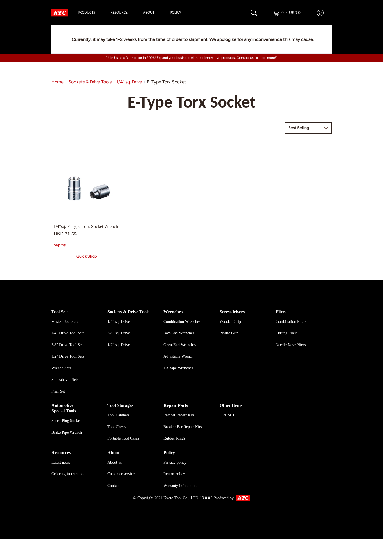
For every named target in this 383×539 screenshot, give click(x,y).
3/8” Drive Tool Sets (67, 345)
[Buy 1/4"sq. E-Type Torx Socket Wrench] (86, 186)
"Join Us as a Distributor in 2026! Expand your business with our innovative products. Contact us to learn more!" (191, 58)
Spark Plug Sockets (66, 421)
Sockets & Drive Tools (90, 82)
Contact (113, 486)
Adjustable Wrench (178, 356)
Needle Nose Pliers (291, 345)
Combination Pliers (291, 321)
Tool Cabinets (118, 415)
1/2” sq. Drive (118, 345)
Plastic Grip (229, 333)
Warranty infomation (180, 486)
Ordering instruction (67, 474)
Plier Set (58, 391)
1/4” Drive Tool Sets (67, 333)
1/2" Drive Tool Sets (67, 356)
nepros (60, 245)
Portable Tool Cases (123, 438)
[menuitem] (86, 12)
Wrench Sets (61, 368)
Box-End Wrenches (178, 333)
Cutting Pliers (286, 333)
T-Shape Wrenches (178, 368)
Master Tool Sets (64, 321)
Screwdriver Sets (64, 379)
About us (114, 462)
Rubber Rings (174, 438)
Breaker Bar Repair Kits (182, 427)
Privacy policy (174, 462)
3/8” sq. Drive (118, 333)
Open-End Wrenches (179, 345)
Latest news (60, 462)
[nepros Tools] (59, 12)
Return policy (174, 474)
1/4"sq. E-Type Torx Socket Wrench (86, 226)
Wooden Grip (230, 321)
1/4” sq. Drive (118, 321)
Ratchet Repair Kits (178, 415)
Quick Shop (86, 256)
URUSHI (227, 415)
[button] (286, 13)
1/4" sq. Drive (129, 82)
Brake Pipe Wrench (66, 432)
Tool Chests (116, 427)
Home (57, 82)
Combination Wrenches (181, 321)
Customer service (121, 474)
